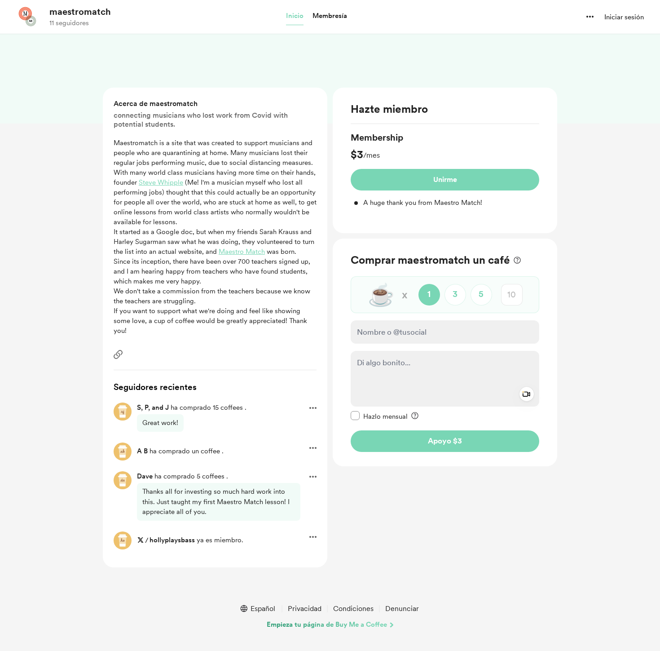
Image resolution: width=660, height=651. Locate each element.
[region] (445, 160)
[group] (445, 169)
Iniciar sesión (624, 17)
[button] (294, 16)
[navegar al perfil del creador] (27, 16)
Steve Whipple (161, 182)
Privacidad (304, 608)
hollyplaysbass (172, 540)
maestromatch (80, 11)
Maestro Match (242, 252)
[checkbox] (379, 415)
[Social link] (118, 354)
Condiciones (353, 608)
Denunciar (402, 608)
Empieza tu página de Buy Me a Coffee (327, 624)
